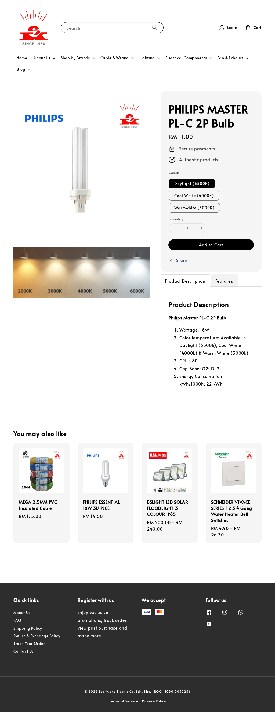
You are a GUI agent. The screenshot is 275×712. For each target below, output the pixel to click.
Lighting (147, 58)
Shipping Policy (27, 628)
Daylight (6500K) (191, 183)
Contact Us (23, 651)
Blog (21, 69)
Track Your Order (29, 643)
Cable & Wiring (114, 58)
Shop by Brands (75, 58)
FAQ (17, 620)
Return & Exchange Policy (36, 635)
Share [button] (181, 260)
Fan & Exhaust (230, 58)
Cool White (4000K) (194, 195)
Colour (174, 172)
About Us (41, 58)
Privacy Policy (154, 701)
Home (22, 57)
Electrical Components (186, 58)
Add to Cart (211, 244)
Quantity (176, 218)
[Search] (154, 27)
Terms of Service (123, 701)
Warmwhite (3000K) (194, 207)
